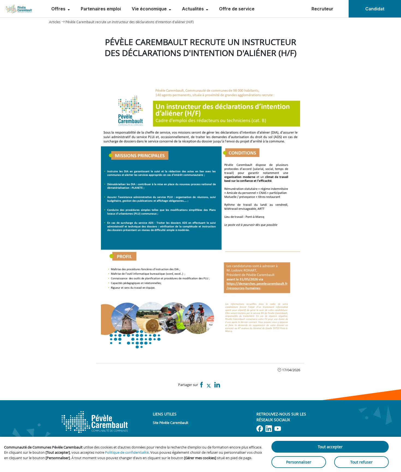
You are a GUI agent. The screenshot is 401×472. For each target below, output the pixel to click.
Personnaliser (298, 462)
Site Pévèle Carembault (170, 422)
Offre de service (237, 8)
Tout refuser (361, 462)
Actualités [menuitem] (193, 8)
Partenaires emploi (101, 8)
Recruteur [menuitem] (322, 8)
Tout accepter (330, 446)
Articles (55, 22)
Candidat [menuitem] (374, 8)
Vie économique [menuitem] (150, 8)
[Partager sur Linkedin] (217, 385)
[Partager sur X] (209, 385)
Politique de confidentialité (127, 452)
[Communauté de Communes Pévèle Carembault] (19, 8)
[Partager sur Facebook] (201, 385)
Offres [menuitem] (59, 8)
